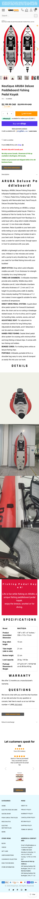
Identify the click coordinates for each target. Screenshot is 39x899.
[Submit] (35, 15)
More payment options (19, 128)
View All (19, 790)
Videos (4, 847)
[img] (19, 749)
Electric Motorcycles (6, 827)
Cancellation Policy (28, 817)
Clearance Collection (9, 859)
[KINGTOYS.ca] (13, 10)
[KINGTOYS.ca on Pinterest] (17, 890)
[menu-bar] (4, 10)
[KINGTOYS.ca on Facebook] (9, 890)
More (3, 832)
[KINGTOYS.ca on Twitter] (13, 890)
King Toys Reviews (8, 863)
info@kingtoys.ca (30, 845)
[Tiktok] (29, 890)
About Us (24, 805)
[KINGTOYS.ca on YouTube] (25, 890)
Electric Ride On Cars (9, 810)
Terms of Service (27, 829)
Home (4, 806)
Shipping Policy (26, 825)
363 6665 (18, 705)
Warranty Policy (27, 813)
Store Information (8, 867)
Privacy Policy (26, 809)
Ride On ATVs (6, 821)
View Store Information (12, 168)
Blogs (4, 843)
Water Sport (6, 814)
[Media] (37, 25)
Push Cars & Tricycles (10, 817)
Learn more (33, 131)
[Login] (31, 10)
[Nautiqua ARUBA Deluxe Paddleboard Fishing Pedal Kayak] (12, 79)
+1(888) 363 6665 (26, 850)
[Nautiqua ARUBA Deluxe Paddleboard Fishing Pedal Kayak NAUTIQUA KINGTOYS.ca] (19, 49)
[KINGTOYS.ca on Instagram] (21, 890)
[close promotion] (36, 3)
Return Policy (26, 821)
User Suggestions (13, 714)
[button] (1, 48)
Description (5, 174)
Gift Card (5, 851)
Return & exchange (8, 722)
